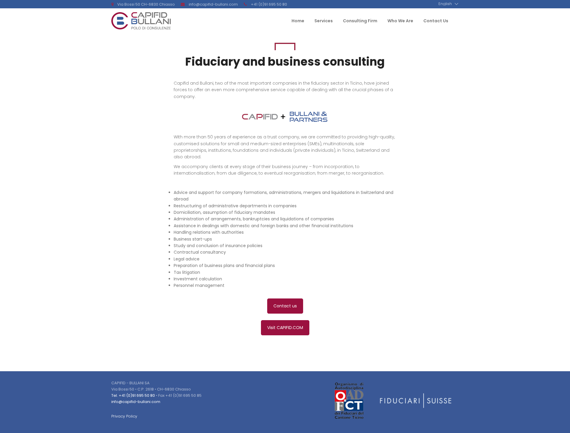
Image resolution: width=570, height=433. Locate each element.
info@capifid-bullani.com (135, 401)
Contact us (285, 306)
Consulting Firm (360, 21)
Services (323, 21)
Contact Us (435, 21)
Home (298, 21)
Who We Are (400, 21)
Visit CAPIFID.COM (285, 328)
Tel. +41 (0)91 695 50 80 (133, 395)
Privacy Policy (124, 416)
